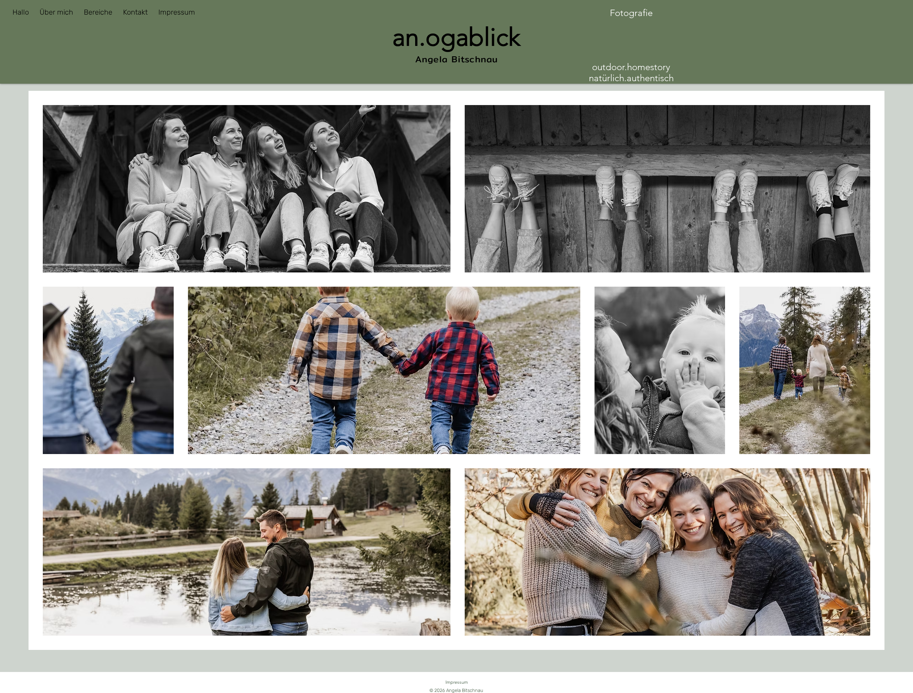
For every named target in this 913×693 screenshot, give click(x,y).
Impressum (456, 682)
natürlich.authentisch (631, 78)
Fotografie (631, 13)
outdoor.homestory (631, 67)
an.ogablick (456, 37)
